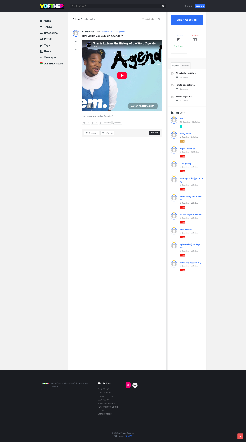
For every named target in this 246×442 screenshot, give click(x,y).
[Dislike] (76, 49)
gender (94, 123)
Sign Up (200, 6)
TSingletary (185, 163)
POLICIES (128, 436)
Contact (101, 410)
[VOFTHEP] (54, 6)
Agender (121, 32)
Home (47, 20)
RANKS (48, 26)
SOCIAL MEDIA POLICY (107, 403)
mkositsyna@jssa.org (190, 262)
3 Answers (184, 77)
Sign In (188, 6)
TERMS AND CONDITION (108, 407)
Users (47, 51)
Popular (175, 66)
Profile (48, 39)
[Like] (76, 41)
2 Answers (184, 89)
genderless (117, 123)
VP (181, 119)
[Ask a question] (240, 436)
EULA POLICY (103, 389)
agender (86, 123)
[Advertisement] (187, 323)
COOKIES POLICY (104, 393)
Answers (185, 66)
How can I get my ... (185, 96)
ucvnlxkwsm (186, 229)
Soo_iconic (185, 133)
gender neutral (105, 123)
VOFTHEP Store (53, 63)
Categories (51, 33)
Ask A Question (187, 19)
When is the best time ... (187, 73)
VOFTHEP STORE (104, 414)
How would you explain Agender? (102, 36)
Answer (154, 132)
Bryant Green (186, 148)
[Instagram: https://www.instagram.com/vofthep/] (128, 384)
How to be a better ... (185, 85)
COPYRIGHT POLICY (106, 396)
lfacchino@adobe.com (191, 214)
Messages (50, 57)
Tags (47, 45)
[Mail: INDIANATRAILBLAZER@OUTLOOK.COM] (135, 385)
